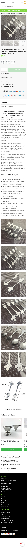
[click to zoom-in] (13, 27)
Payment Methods (5, 516)
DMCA (2, 502)
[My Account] (22, 3)
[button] (6, 69)
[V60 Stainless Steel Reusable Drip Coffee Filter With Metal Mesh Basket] (11, 428)
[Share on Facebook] (5, 95)
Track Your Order (5, 512)
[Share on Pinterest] (11, 95)
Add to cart (17, 69)
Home (2, 13)
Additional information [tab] (7, 106)
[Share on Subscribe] (20, 95)
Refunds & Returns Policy (7, 520)
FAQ (2, 514)
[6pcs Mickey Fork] (8, 62)
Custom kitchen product (7, 522)
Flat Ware (13, 13)
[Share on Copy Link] (23, 95)
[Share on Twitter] (8, 95)
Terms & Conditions (6, 504)
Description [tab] (4, 102)
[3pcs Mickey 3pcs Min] (3, 62)
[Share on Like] (2, 95)
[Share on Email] (14, 95)
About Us (3, 497)
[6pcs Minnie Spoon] (13, 62)
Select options (11, 449)
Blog (2, 499)
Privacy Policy (4, 506)
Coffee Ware (4, 440)
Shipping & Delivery (6, 518)
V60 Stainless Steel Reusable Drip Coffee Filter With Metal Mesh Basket (10, 442)
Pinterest (3, 527)
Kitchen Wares (7, 13)
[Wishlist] (20, 420)
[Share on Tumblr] (17, 95)
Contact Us (4, 501)
